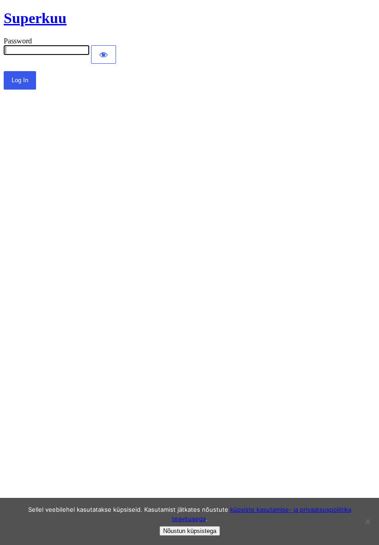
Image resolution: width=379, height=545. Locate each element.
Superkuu (35, 18)
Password (18, 41)
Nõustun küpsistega (189, 530)
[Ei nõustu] (367, 521)
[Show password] (103, 54)
